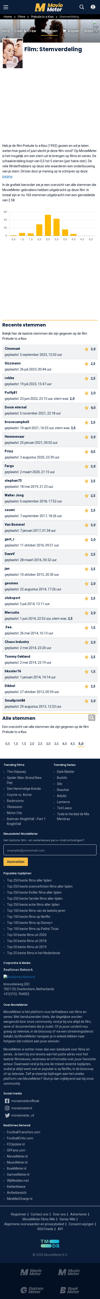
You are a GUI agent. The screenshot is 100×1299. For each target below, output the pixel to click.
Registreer (18, 1214)
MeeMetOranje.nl (19, 1199)
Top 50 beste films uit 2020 (27, 935)
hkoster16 (13, 671)
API (60, 1229)
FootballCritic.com (20, 1138)
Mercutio (12, 612)
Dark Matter (65, 772)
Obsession (14, 807)
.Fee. (9, 627)
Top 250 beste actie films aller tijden (33, 904)
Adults (62, 796)
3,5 (56, 744)
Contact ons (39, 1214)
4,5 (72, 744)
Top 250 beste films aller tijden (29, 880)
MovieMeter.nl (17, 1156)
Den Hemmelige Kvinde (24, 789)
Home (8, 16)
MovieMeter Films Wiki (39, 1219)
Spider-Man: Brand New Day (24, 780)
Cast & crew (25, 31)
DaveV (10, 554)
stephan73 (13, 480)
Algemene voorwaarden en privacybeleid (34, 1224)
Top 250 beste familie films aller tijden (35, 898)
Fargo (9, 466)
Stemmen (49, 31)
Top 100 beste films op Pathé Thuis (33, 929)
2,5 (40, 744)
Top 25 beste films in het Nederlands (33, 953)
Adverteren (78, 1214)
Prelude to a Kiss (42, 16)
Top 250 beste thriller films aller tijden (34, 892)
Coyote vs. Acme (19, 795)
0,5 (7, 744)
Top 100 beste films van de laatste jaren (36, 910)
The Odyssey (16, 772)
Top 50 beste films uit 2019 (27, 947)
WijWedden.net (18, 1180)
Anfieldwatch (17, 1193)
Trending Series (64, 765)
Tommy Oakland (17, 656)
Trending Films (13, 765)
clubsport (12, 598)
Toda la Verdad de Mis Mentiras (73, 816)
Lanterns (63, 802)
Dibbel (10, 686)
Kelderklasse (16, 1186)
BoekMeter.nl (16, 1168)
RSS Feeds (45, 1229)
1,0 (15, 744)
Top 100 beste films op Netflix (28, 917)
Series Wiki (67, 1219)
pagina (7, 176)
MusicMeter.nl (17, 1162)
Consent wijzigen (81, 1224)
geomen (11, 583)
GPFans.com (16, 1150)
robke (9, 378)
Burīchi (62, 778)
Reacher (63, 790)
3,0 (48, 744)
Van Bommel (15, 524)
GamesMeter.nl (18, 1174)
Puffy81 (11, 392)
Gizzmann (13, 363)
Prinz (9, 451)
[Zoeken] (82, 7)
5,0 (81, 744)
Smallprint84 (15, 700)
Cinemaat (12, 348)
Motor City (14, 813)
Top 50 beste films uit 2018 (27, 941)
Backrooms (15, 801)
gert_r (9, 539)
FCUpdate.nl (16, 1144)
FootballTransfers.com (23, 1132)
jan (7, 568)
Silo (59, 784)
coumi (10, 510)
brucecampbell (17, 422)
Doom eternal (16, 407)
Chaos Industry (17, 642)
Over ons (59, 1214)
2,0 (32, 744)
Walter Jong (14, 495)
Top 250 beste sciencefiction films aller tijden (40, 886)
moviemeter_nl (22, 1115)
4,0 (64, 744)
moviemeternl (21, 1108)
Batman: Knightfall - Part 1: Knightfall (26, 821)
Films (21, 16)
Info (6, 31)
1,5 (24, 744)
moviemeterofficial (25, 1101)
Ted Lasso (64, 808)
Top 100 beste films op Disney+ (30, 923)
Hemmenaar (14, 436)
